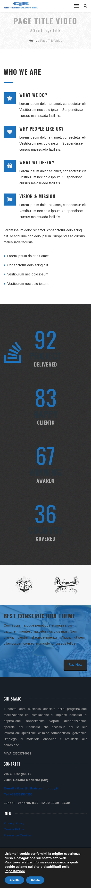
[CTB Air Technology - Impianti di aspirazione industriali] (21, 5)
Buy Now (75, 665)
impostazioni (15, 871)
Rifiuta (35, 880)
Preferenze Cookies (18, 835)
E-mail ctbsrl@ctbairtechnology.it (31, 788)
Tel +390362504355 (18, 794)
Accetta (14, 880)
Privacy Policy (14, 823)
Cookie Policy (14, 829)
